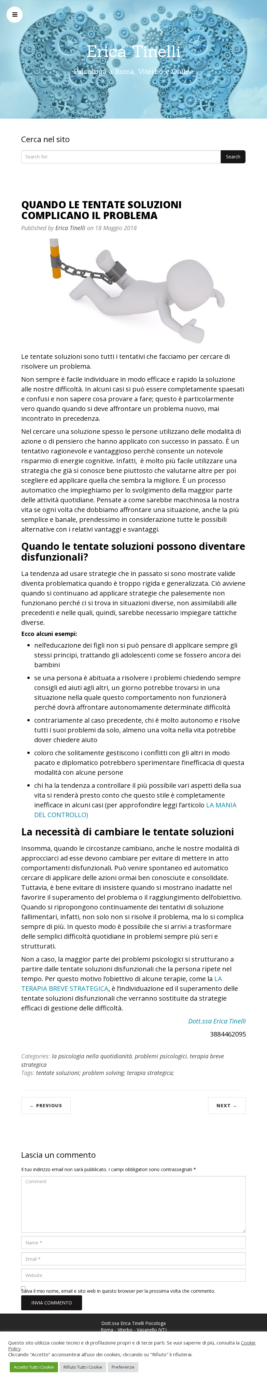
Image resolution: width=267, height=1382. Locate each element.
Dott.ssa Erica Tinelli (217, 1021)
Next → (227, 1105)
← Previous (46, 1105)
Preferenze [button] (123, 1367)
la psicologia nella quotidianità (92, 1056)
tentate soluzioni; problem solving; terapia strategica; (105, 1073)
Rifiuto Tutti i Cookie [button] (82, 1367)
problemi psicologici (161, 1056)
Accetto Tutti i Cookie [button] (34, 1367)
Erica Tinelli (133, 51)
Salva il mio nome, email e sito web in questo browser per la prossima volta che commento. (118, 1291)
